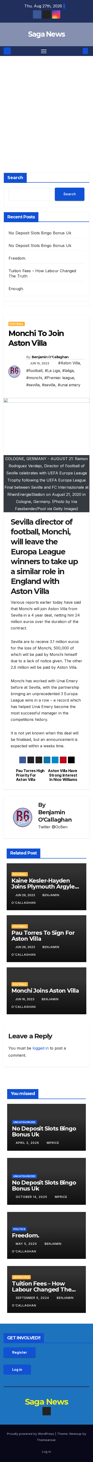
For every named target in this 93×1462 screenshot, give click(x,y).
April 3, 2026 (28, 1143)
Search (15, 177)
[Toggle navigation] (44, 51)
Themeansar (46, 1440)
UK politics (21, 1277)
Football (16, 323)
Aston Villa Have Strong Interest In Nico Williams (62, 775)
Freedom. (17, 258)
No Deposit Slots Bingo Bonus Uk (40, 233)
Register (19, 1352)
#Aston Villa (69, 363)
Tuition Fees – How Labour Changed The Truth (41, 1289)
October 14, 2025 (32, 1197)
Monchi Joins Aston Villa (45, 990)
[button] (78, 51)
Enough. (16, 288)
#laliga (68, 370)
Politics (19, 1229)
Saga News (46, 34)
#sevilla (33, 384)
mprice (53, 1143)
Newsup (75, 1434)
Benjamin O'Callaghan (50, 357)
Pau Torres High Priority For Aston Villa (30, 775)
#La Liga (52, 370)
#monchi (34, 377)
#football (34, 370)
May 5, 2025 (27, 1244)
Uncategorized (24, 1122)
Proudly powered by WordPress (31, 1434)
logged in (40, 1048)
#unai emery (69, 384)
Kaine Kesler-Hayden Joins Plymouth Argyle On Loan (43, 886)
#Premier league (59, 377)
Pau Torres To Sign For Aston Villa (43, 935)
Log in (17, 1369)
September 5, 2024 (33, 1298)
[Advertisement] (46, 104)
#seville (48, 384)
